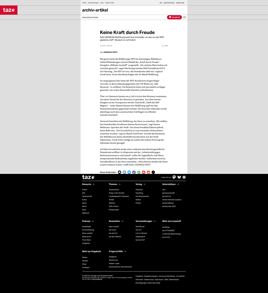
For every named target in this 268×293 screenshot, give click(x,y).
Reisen (84, 257)
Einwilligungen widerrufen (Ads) (148, 283)
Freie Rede (86, 240)
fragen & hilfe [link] (109, 3)
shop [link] (102, 3)
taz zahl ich (166, 196)
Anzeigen (85, 267)
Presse (138, 203)
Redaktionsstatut (151, 276)
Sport (84, 203)
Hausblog (139, 193)
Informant (140, 279)
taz (88, 177)
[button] (184, 17)
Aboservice (113, 260)
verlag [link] (84, 3)
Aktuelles (139, 190)
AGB (166, 279)
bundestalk (86, 226)
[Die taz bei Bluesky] (179, 178)
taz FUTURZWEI (168, 230)
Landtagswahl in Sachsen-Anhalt (119, 198)
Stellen (138, 200)
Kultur (84, 200)
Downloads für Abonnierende (120, 267)
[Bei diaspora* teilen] (143, 172)
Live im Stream (141, 233)
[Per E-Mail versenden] (119, 172)
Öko (83, 193)
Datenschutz (149, 279)
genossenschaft (168, 193)
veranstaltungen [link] (93, 3)
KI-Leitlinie (180, 276)
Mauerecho (86, 236)
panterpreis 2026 (169, 206)
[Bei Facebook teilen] (134, 172)
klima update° (87, 233)
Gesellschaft (87, 196)
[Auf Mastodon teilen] (124, 172)
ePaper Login (114, 263)
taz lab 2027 (140, 240)
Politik (84, 190)
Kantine (85, 261)
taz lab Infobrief (115, 236)
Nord (84, 210)
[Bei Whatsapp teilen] (138, 172)
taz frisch (112, 230)
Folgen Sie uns (166, 177)
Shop (84, 264)
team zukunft (114, 226)
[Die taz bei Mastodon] (174, 178)
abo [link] (161, 3)
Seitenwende (174, 279)
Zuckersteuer (114, 190)
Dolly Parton (114, 206)
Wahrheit (85, 213)
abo (163, 190)
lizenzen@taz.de (97, 279)
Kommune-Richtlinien (167, 276)
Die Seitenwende (142, 196)
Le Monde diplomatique (171, 234)
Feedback (113, 257)
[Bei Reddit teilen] (148, 172)
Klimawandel (114, 210)
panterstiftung (167, 203)
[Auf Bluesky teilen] (129, 172)
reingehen (86, 243)
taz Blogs (165, 227)
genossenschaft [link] (169, 3)
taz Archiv (166, 237)
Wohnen (112, 203)
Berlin (84, 206)
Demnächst (140, 226)
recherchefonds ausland (171, 200)
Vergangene (140, 236)
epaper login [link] (180, 3)
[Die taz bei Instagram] (184, 178)
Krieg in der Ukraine (116, 193)
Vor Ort (138, 230)
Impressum (159, 279)
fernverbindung (88, 230)
